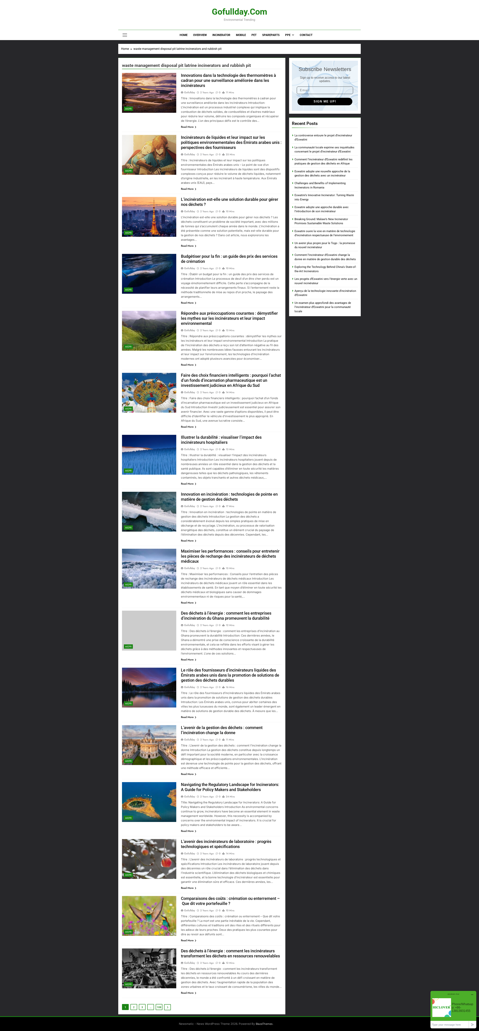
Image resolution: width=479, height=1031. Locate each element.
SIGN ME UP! (325, 101)
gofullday (189, 92)
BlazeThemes (264, 1023)
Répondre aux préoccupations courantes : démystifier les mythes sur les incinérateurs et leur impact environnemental (229, 318)
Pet (254, 35)
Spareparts (271, 35)
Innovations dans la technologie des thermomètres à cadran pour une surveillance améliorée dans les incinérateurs (228, 80)
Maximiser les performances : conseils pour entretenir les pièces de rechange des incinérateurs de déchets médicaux (230, 556)
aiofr (128, 109)
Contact (306, 35)
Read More (187, 127)
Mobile (241, 35)
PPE (287, 35)
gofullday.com (239, 12)
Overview (200, 35)
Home (183, 35)
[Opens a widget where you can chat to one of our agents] (453, 1009)
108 (159, 1007)
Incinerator (221, 35)
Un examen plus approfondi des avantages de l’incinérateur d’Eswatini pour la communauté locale (323, 307)
